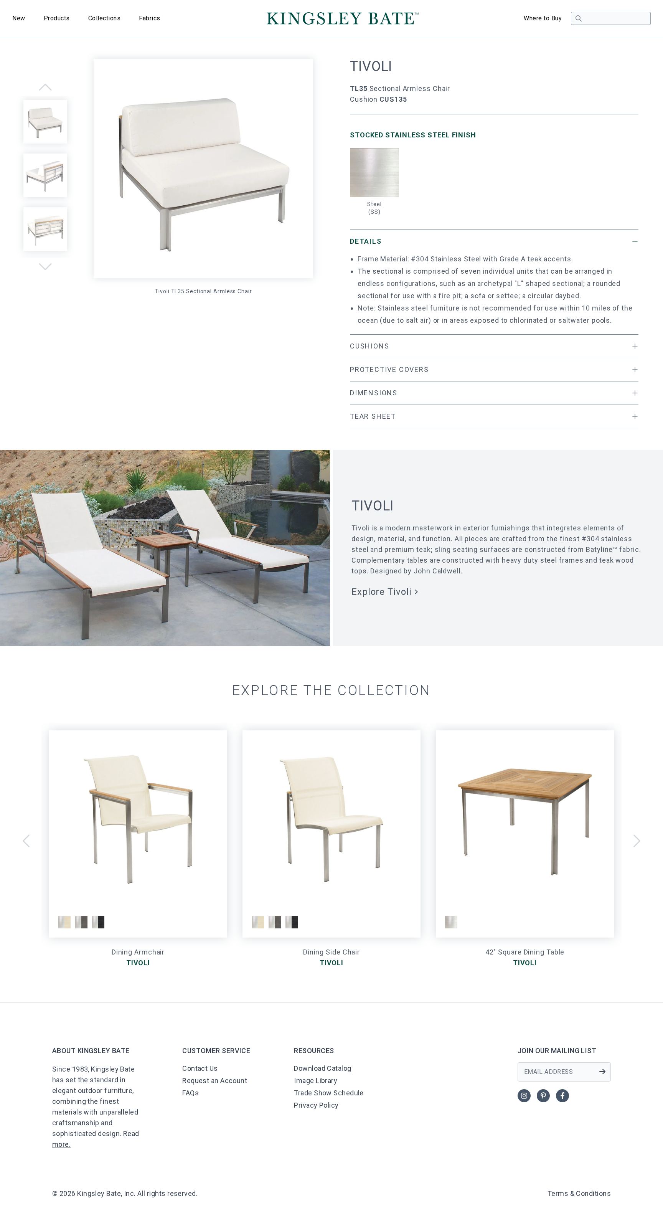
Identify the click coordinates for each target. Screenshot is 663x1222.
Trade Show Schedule (329, 1093)
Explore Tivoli (381, 591)
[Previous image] (45, 87)
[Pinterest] (543, 1095)
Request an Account (214, 1081)
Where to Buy (543, 18)
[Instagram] (524, 1095)
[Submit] (602, 1071)
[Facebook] (562, 1095)
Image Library (315, 1081)
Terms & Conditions (579, 1193)
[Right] (637, 841)
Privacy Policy (316, 1105)
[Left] (26, 841)
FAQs (190, 1093)
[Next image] (45, 267)
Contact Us (200, 1068)
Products (57, 18)
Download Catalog (322, 1068)
